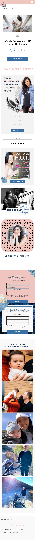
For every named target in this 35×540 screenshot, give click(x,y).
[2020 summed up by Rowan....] (17, 365)
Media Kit (9, 523)
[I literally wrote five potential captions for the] (17, 460)
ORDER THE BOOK (17, 181)
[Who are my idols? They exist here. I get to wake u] (17, 397)
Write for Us (24, 523)
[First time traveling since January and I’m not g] (17, 492)
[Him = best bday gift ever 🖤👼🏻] (17, 428)
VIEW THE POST (17, 59)
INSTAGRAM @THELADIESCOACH (17, 345)
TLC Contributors (16, 523)
